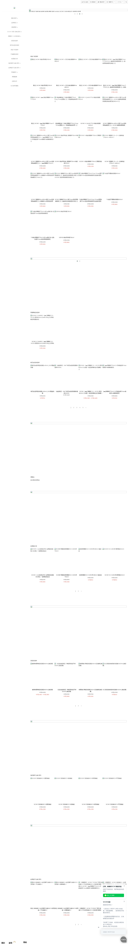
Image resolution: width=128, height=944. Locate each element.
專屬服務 (14, 76)
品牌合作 (14, 81)
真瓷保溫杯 (14, 40)
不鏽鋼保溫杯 (14, 54)
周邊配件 (14, 72)
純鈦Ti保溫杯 (14, 49)
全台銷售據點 (14, 85)
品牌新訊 (14, 22)
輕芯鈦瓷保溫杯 (14, 45)
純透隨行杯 (14, 58)
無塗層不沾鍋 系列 (14, 63)
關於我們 (14, 18)
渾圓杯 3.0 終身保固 (14, 36)
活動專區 (14, 27)
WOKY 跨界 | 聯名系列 (14, 31)
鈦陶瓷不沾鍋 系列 (14, 67)
